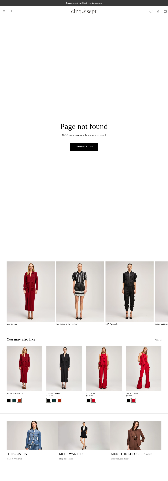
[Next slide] (157, 293)
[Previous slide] (10, 368)
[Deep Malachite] (14, 400)
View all (158, 340)
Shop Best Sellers (66, 459)
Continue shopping (84, 146)
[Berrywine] (19, 400)
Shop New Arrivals (14, 459)
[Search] (10, 11)
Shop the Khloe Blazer (119, 459)
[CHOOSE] (37, 385)
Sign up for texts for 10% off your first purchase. (84, 3)
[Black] (9, 400)
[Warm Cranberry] (93, 400)
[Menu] (4, 11)
